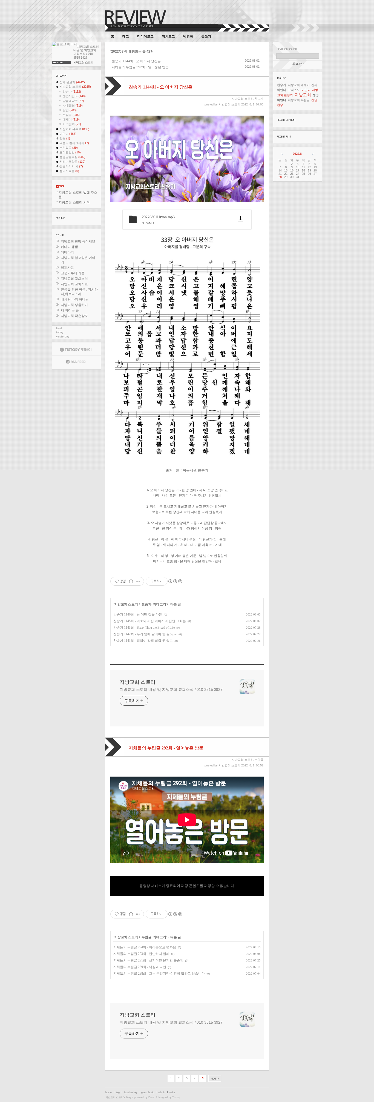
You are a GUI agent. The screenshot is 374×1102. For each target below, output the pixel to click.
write (172, 1092)
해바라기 (67, 252)
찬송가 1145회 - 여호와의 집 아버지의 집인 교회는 (149, 621)
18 (303, 170)
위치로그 (168, 36)
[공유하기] (131, 581)
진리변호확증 (72, 161)
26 (309, 173)
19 (309, 170)
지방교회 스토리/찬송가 (247, 98)
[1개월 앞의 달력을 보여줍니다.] (282, 153)
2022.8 (297, 153)
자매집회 (73, 105)
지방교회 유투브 (74, 129)
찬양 (314, 100)
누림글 (71, 114)
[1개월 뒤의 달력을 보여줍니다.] (312, 153)
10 (297, 167)
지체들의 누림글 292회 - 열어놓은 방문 (140, 67)
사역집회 (72, 124)
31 (297, 177)
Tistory (176, 1097)
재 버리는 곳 (70, 310)
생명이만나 (74, 96)
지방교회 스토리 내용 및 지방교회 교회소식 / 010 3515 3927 (171, 689)
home (108, 1092)
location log (130, 1092)
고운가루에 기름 (73, 273)
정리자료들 (69, 171)
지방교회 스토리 (75, 86)
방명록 (188, 36)
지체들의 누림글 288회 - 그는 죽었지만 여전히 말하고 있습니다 (159, 973)
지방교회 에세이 (299, 85)
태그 (125, 36)
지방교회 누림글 (299, 100)
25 (303, 173)
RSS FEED (76, 362)
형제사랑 (67, 268)
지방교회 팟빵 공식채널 (78, 241)
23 (292, 173)
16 (292, 170)
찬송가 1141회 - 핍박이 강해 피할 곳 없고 (143, 641)
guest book (147, 1092)
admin (161, 1092)
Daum (151, 1097)
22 (285, 173)
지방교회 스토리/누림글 (247, 759)
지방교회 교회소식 (74, 278)
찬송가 (72, 91)
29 (285, 177)
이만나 (67, 133)
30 (292, 177)
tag (118, 1092)
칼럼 (70, 110)
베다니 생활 (69, 247)
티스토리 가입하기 (76, 349)
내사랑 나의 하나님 (75, 299)
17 (297, 170)
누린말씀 (68, 147)
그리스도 (294, 89)
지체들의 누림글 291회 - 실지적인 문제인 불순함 (148, 960)
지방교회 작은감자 (74, 316)
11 (303, 167)
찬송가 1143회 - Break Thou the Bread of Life (144, 627)
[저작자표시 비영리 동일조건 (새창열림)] (175, 581)
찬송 (64, 138)
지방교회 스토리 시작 (74, 202)
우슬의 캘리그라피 (74, 143)
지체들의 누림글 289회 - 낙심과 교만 (139, 967)
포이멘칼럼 (70, 152)
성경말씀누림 (72, 157)
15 (285, 170)
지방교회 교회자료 (74, 284)
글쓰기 (206, 36)
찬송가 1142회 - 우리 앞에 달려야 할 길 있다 (145, 634)
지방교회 (303, 94)
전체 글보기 (72, 82)
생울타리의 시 (71, 166)
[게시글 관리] (137, 581)
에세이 (71, 119)
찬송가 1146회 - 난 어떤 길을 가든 (137, 614)
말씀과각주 (73, 100)
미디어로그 (145, 36)
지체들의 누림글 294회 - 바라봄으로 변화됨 (144, 947)
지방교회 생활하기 (74, 305)
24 (297, 173)
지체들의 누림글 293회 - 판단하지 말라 (141, 954)
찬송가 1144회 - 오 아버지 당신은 (136, 61)
